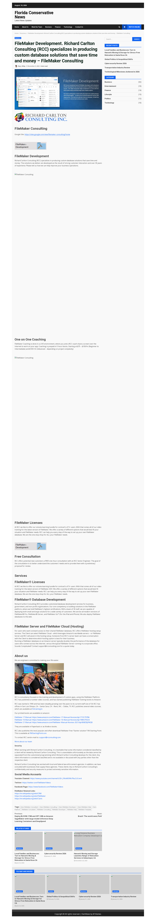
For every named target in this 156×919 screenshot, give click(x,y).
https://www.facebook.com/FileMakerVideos (45, 787)
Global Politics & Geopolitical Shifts (119, 59)
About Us (25, 27)
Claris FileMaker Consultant (29, 807)
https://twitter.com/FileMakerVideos (36, 782)
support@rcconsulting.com (50, 737)
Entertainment (110, 86)
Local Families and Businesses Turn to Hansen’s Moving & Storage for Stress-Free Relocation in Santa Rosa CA (29, 841)
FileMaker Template (85, 810)
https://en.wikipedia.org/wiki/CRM (28, 793)
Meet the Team (37, 27)
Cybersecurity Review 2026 (58, 841)
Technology (68, 27)
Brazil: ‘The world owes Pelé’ (90, 814)
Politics (108, 99)
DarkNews (86, 914)
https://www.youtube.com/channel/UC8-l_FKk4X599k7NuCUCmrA (56, 778)
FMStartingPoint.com (38, 733)
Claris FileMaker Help (84, 807)
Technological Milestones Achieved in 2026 (122, 72)
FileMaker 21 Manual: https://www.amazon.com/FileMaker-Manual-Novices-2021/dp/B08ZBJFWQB (54, 722)
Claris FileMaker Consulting (48, 807)
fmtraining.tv (37, 709)
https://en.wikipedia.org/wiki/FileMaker (30, 796)
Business (48, 27)
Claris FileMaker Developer (67, 807)
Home (17, 27)
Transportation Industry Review (117, 68)
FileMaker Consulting (44, 810)
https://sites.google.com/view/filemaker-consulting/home (47, 134)
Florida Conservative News (34, 15)
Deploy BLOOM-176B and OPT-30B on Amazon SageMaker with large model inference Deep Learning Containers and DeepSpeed (34, 817)
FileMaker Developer (59, 810)
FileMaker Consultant (28, 810)
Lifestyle (108, 94)
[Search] (119, 27)
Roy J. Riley (21, 66)
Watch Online (134, 27)
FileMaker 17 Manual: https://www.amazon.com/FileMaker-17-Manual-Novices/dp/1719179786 (52, 717)
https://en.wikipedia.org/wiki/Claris (28, 798)
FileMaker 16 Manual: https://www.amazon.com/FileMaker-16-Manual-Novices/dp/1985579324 (52, 720)
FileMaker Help (72, 810)
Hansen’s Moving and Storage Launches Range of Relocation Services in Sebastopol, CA (88, 841)
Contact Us (79, 27)
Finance (57, 27)
